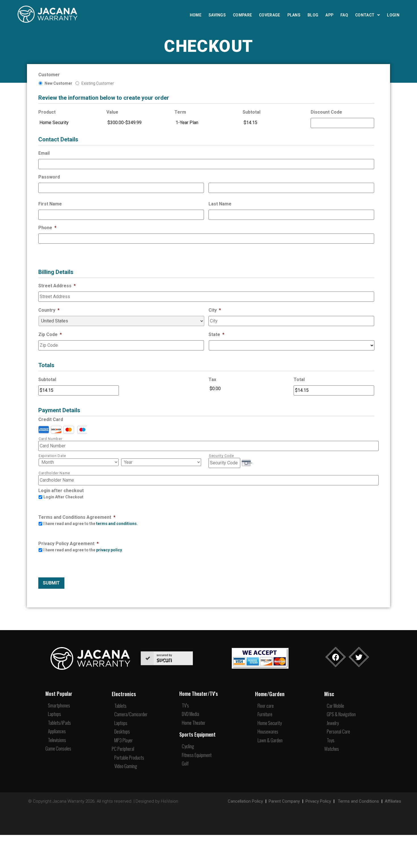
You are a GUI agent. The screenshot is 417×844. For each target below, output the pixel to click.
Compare (242, 15)
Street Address (57, 285)
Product (47, 112)
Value (112, 112)
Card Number (50, 439)
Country (49, 310)
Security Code (221, 456)
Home (195, 15)
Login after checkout (61, 490)
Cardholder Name (54, 473)
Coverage (269, 15)
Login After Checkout (63, 497)
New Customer (58, 83)
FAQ (344, 15)
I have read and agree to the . (90, 523)
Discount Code (326, 112)
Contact (364, 15)
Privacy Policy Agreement (68, 543)
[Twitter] (359, 657)
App (329, 15)
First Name (50, 204)
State (216, 334)
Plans (294, 15)
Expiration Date (52, 456)
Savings (217, 15)
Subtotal (251, 112)
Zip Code (50, 334)
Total (299, 379)
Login (393, 15)
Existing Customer (97, 83)
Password (49, 177)
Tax (212, 379)
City (214, 310)
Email (44, 153)
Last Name (219, 204)
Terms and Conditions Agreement (76, 517)
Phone (47, 227)
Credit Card (50, 419)
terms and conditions (116, 523)
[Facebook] (336, 657)
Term (180, 112)
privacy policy (109, 550)
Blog (313, 15)
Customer (49, 74)
